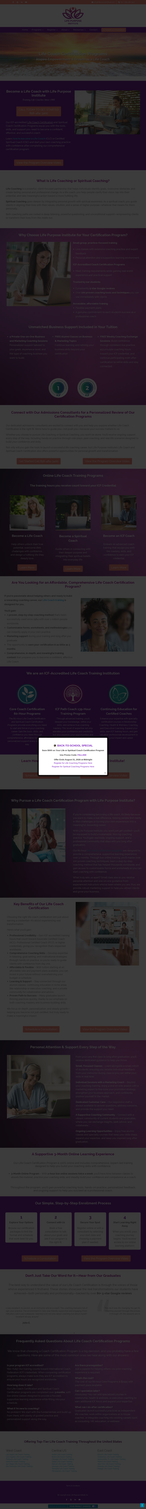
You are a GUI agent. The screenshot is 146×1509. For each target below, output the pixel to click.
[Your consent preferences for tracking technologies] (142, 1505)
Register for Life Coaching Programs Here (73, 763)
